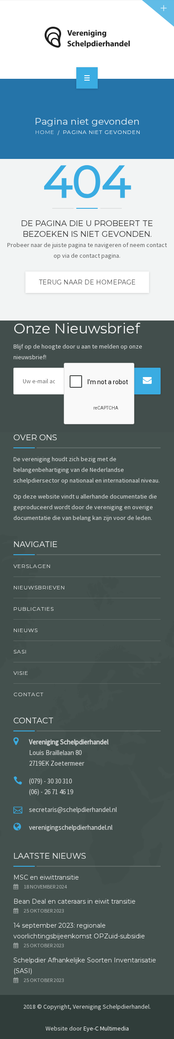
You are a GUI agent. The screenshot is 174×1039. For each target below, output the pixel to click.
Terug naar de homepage (87, 282)
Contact (28, 694)
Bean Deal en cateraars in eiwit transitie (75, 901)
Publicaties (33, 608)
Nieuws (25, 630)
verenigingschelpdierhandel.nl (70, 827)
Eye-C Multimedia (106, 1028)
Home (44, 132)
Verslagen (32, 566)
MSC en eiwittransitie (46, 877)
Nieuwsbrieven (39, 587)
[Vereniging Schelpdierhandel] (87, 37)
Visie (21, 673)
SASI (20, 651)
